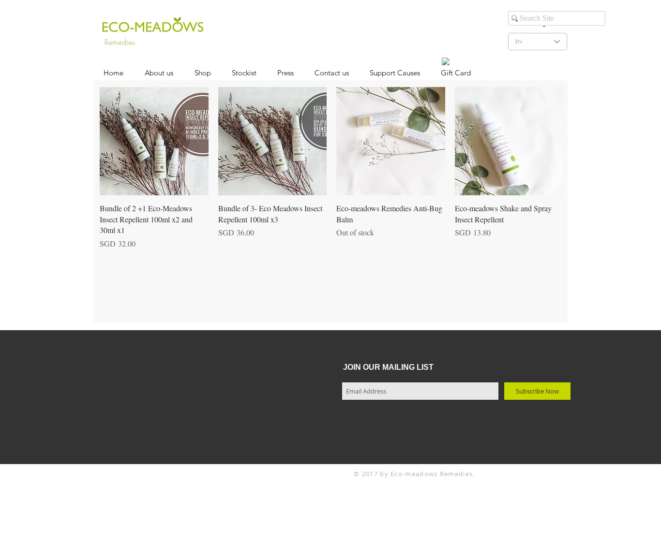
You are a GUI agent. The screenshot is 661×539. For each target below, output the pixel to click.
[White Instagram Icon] (431, 58)
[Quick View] (154, 141)
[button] (202, 72)
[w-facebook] (446, 61)
